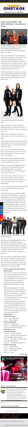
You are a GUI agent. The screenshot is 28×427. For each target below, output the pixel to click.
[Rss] (10, 1)
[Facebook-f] (13, 1)
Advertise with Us (23, 425)
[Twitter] (16, 1)
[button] (14, 15)
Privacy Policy (8, 425)
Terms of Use (16, 425)
